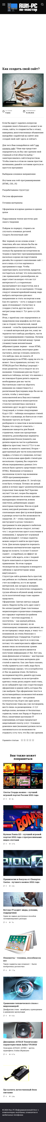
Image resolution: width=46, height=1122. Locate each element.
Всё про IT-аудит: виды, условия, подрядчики (20, 911)
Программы (10, 102)
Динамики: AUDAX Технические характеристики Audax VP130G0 (20, 1043)
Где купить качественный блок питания (20, 1091)
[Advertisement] (23, 41)
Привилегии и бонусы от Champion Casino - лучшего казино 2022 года (21, 880)
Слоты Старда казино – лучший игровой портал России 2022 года (20, 793)
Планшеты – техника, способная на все (22, 959)
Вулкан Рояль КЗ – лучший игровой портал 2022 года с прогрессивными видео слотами (22, 837)
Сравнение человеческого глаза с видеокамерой (20, 1004)
